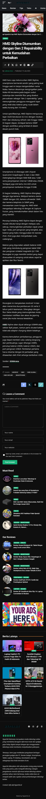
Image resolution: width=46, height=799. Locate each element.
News (5, 38)
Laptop (16, 589)
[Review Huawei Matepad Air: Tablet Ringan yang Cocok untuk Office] (7, 545)
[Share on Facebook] (8, 65)
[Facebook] (29, 726)
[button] (5, 2)
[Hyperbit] (23, 3)
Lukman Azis (9, 71)
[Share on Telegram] (20, 65)
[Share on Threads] (24, 65)
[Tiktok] (37, 726)
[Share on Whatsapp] (16, 65)
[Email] (28, 65)
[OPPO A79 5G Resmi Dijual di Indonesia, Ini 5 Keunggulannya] (33, 673)
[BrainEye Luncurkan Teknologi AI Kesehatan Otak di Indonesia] (7, 478)
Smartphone (25, 522)
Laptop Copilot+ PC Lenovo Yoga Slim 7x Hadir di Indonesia (12, 656)
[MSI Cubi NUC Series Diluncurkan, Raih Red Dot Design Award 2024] (7, 501)
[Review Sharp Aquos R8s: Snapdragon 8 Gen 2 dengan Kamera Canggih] (7, 556)
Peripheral (18, 577)
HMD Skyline (8, 375)
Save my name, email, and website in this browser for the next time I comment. (23, 455)
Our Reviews (9, 537)
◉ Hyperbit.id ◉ (8, 34)
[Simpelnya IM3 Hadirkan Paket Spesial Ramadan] (7, 513)
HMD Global (31, 372)
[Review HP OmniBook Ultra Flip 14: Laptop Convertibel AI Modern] (7, 591)
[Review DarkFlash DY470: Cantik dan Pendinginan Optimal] (7, 579)
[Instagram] (33, 726)
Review (16, 522)
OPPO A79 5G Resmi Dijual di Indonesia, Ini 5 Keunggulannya (34, 683)
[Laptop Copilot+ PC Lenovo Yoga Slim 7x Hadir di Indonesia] (12, 646)
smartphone (20, 375)
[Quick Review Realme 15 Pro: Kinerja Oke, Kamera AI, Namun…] (7, 525)
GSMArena (14, 361)
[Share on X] (12, 65)
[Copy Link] (32, 65)
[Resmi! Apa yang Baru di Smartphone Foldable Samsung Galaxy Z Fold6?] (7, 490)
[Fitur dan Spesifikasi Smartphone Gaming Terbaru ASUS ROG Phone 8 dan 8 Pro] (12, 673)
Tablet (23, 542)
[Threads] (41, 726)
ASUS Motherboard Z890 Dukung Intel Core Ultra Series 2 (12, 710)
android (15, 372)
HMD (5, 324)
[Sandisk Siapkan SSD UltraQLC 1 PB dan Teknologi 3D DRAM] (33, 646)
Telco (16, 511)
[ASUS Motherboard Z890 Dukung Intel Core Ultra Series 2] (12, 700)
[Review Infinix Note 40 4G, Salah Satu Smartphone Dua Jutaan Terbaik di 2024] (7, 568)
